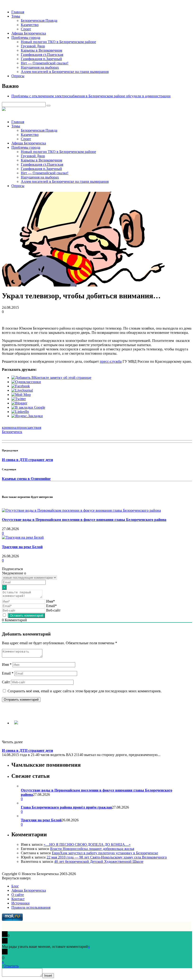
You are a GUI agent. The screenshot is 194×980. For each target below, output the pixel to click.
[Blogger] (19, 403)
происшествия (29, 427)
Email (7, 673)
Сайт (6, 682)
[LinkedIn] (20, 412)
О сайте (17, 895)
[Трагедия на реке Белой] (23, 537)
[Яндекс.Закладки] (27, 416)
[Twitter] (18, 399)
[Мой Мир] (21, 395)
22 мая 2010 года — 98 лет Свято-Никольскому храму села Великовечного (107, 857)
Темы (15, 16)
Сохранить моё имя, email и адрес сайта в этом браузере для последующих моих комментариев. (85, 691)
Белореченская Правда (39, 20)
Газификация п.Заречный (41, 59)
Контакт (18, 899)
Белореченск (12, 432)
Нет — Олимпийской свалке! (44, 63)
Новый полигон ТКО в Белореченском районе (58, 42)
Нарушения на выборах (40, 67)
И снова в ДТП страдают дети (27, 460)
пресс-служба (111, 361)
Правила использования (30, 907)
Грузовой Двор (33, 46)
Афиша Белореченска (28, 33)
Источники (20, 903)
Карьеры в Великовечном (41, 50)
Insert (48, 975)
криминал (10, 427)
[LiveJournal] (22, 390)
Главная (17, 12)
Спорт (26, 29)
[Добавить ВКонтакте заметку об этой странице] (51, 378)
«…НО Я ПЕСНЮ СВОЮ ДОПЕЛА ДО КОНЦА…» (87, 844)
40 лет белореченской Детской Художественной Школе (98, 861)
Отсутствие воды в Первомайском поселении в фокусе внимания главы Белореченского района (84, 520)
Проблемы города (25, 38)
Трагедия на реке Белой (22, 547)
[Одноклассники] (26, 382)
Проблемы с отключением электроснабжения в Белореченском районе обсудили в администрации (91, 96)
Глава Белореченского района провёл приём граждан (66, 807)
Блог (15, 886)
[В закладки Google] (28, 407)
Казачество (30, 25)
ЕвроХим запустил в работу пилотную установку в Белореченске (105, 853)
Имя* (50, 601)
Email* (51, 606)
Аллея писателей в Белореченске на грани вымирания (65, 72)
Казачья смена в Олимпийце (26, 479)
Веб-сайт (53, 610)
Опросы (17, 76)
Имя (7, 664)
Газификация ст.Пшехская (42, 55)
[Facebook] (20, 386)
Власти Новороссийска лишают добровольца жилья (92, 849)
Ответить (11, 966)
